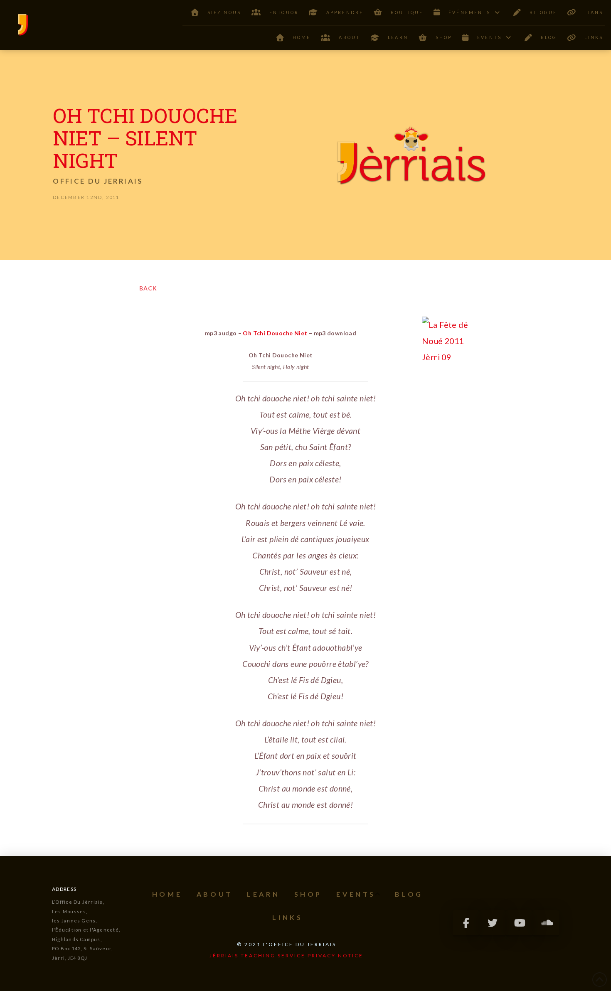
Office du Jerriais (98, 181)
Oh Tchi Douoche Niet (275, 333)
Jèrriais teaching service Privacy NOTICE (286, 955)
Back (148, 288)
